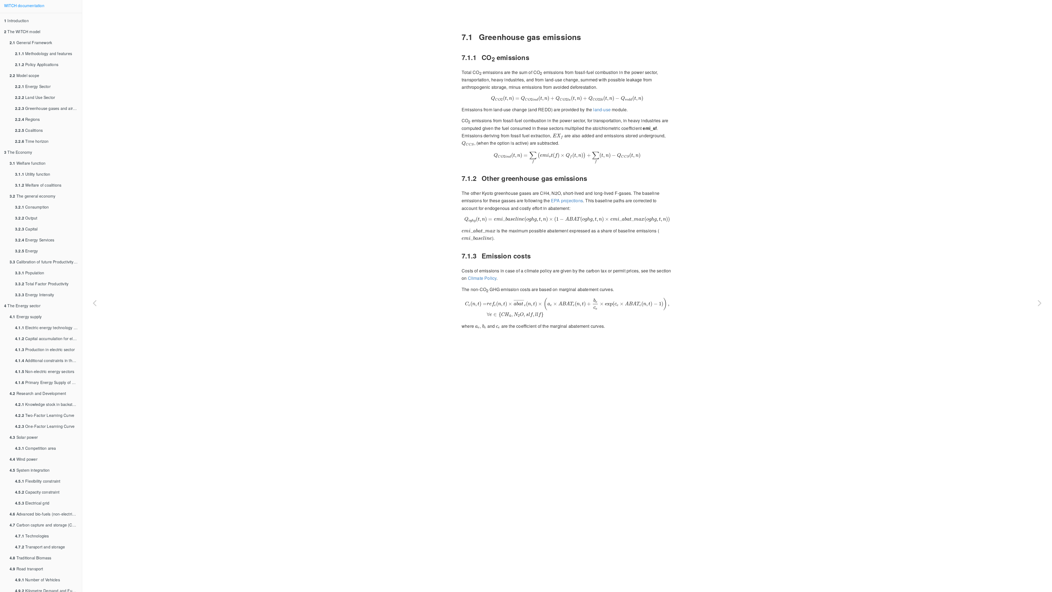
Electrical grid (32, 503)
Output (26, 218)
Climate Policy (482, 278)
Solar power (24, 437)
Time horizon (32, 141)
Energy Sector (33, 86)
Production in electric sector (45, 349)
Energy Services (34, 240)
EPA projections (567, 200)
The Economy (18, 152)
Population (29, 272)
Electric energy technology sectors (48, 327)
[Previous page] (94, 303)
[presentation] (567, 98)
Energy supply (26, 316)
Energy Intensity (34, 294)
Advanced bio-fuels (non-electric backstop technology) (46, 514)
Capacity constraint (37, 492)
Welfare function (27, 163)
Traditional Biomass (31, 557)
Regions (27, 119)
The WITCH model (22, 31)
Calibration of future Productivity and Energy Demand (46, 261)
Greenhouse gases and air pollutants (48, 108)
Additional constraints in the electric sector (48, 360)
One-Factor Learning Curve (45, 426)
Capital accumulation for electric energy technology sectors (48, 338)
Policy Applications (36, 64)
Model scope (24, 75)
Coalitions (29, 130)
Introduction (16, 20)
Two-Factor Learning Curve (44, 415)
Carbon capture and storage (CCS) (44, 525)
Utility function (32, 174)
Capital (26, 229)
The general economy (33, 196)
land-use (602, 109)
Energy (26, 251)
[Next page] (1039, 303)
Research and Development (38, 393)
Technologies (32, 536)
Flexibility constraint (38, 481)
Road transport (26, 568)
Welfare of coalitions (38, 185)
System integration (30, 470)
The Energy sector (22, 305)
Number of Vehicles (37, 579)
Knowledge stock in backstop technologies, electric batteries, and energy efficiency (48, 404)
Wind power (24, 459)
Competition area (35, 448)
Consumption (32, 207)
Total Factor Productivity (41, 283)
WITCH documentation (24, 5)
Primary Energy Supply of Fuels (48, 382)
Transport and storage (40, 547)
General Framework (31, 42)
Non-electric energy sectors (45, 371)
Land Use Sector (35, 97)
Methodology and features (43, 53)
